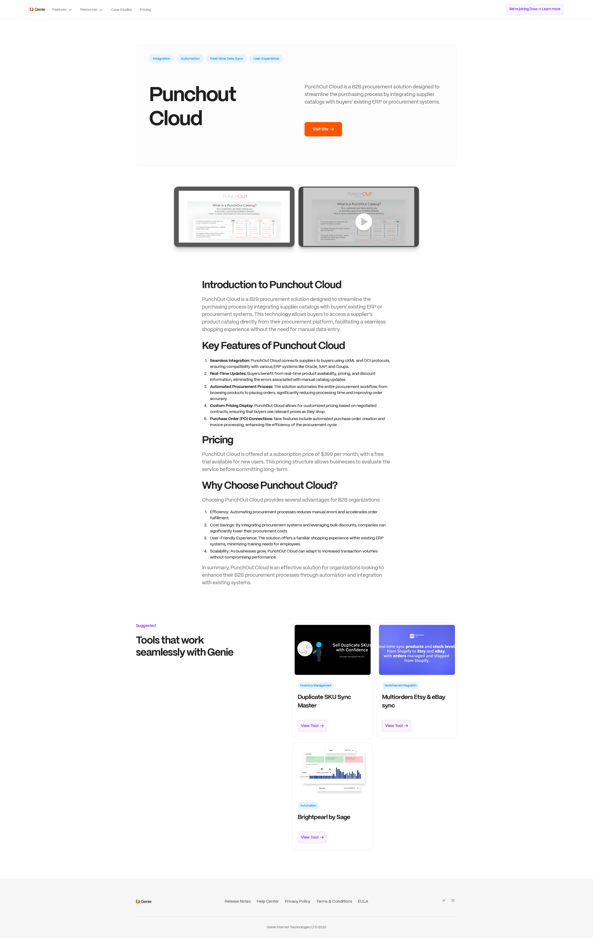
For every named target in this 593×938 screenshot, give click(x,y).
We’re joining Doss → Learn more (534, 9)
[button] (62, 9)
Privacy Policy (297, 901)
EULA (363, 901)
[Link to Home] (143, 901)
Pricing (145, 10)
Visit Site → (323, 129)
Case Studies (121, 10)
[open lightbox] (234, 217)
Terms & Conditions (334, 901)
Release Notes (238, 901)
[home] (37, 9)
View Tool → (312, 726)
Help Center (268, 901)
